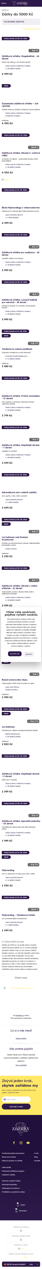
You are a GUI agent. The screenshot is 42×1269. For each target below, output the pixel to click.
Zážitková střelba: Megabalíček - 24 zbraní (20, 57)
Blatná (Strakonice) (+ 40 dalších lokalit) (13, 735)
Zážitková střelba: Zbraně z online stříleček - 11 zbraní (19, 587)
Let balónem (8, 727)
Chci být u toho (16, 1107)
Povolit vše (14, 654)
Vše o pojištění (21, 1065)
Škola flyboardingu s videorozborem (21, 207)
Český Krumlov (11, 549)
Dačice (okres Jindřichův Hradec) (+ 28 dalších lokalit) (18, 67)
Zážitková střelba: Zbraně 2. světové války (21, 154)
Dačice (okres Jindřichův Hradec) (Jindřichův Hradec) (18, 114)
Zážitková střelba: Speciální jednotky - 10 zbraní (21, 822)
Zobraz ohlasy (21, 1038)
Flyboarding (8, 870)
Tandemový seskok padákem (17, 349)
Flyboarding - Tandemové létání (18, 915)
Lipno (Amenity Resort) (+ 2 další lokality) (14, 216)
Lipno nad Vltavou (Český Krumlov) (12, 688)
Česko (22, 1205)
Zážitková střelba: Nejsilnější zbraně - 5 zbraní (20, 775)
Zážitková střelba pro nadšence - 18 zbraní (20, 253)
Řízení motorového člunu (14, 680)
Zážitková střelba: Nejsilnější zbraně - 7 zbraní (20, 446)
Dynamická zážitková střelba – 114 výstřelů (20, 104)
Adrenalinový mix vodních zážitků (19, 492)
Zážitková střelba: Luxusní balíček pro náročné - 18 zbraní (19, 301)
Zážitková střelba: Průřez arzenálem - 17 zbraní (21, 397)
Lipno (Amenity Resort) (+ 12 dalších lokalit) (14, 878)
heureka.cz (20, 1015)
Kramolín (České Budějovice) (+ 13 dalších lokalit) (16, 357)
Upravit (29, 654)
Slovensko (23, 1211)
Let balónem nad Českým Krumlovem (15, 538)
